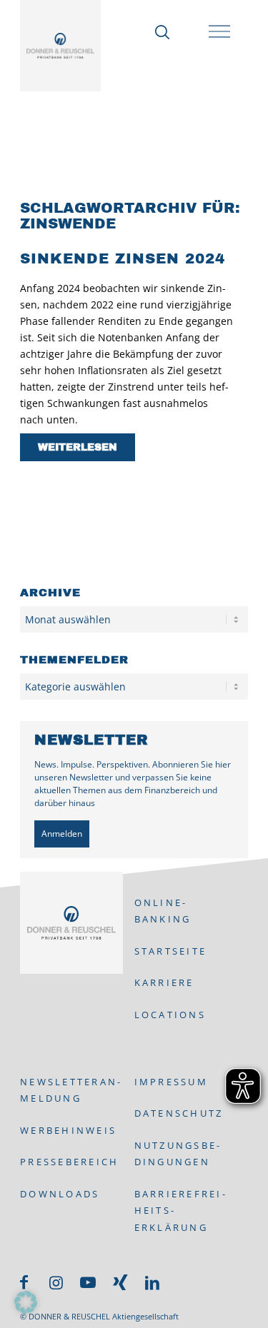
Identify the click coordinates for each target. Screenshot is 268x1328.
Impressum (171, 1081)
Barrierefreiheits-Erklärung (179, 1210)
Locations (170, 1014)
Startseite (170, 951)
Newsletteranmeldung (70, 1090)
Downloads (59, 1193)
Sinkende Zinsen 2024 (122, 258)
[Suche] (160, 32)
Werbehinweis (68, 1130)
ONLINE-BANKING (163, 910)
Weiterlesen (77, 447)
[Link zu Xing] (120, 1282)
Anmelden (61, 834)
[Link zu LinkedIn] (152, 1282)
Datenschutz (179, 1113)
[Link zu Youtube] (88, 1282)
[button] (25, 1302)
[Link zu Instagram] (55, 1282)
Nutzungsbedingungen (177, 1153)
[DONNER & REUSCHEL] (60, 45)
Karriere (164, 982)
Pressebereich (69, 1161)
